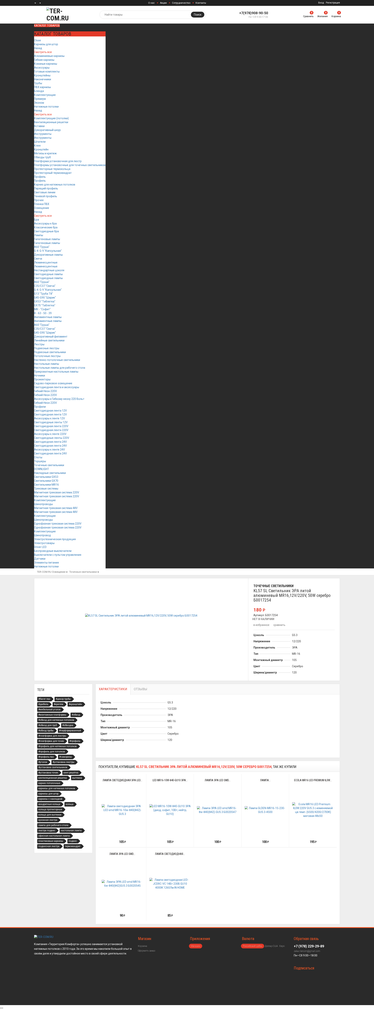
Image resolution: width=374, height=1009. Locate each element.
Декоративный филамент (50, 336)
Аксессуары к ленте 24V (49, 449)
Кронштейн (41, 149)
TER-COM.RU (44, 571)
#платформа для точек (51, 741)
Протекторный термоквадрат (53, 172)
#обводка (67, 725)
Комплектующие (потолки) (51, 118)
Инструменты (42, 133)
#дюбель (43, 704)
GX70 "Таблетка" (44, 305)
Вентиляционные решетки (51, 122)
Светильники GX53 (46, 476)
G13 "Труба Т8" (43, 293)
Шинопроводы (43, 504)
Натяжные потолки (46, 106)
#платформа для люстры (52, 735)
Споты (38, 457)
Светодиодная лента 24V (50, 441)
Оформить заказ (146, 950)
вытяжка (77, 778)
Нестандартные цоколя (49, 270)
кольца (69, 804)
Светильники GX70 (46, 480)
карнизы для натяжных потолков (56, 788)
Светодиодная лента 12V (50, 410)
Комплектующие (45, 94)
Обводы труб (42, 157)
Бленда (39, 91)
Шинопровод (42, 535)
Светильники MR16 (46, 484)
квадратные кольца (49, 804)
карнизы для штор (48, 793)
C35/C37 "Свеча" (45, 285)
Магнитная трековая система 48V (56, 508)
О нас (151, 3)
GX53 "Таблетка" (44, 301)
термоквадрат (72, 846)
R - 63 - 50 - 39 (43, 313)
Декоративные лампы (48, 254)
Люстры (39, 344)
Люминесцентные (45, 262)
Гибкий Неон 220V (45, 391)
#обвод (76, 714)
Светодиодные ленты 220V (51, 437)
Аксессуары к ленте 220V (50, 434)
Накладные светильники (50, 472)
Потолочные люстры (47, 356)
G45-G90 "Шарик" (45, 297)
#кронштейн (75, 704)
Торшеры (40, 461)
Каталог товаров (47, 25)
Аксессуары (41, 67)
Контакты (201, 3)
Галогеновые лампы (47, 239)
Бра (36, 219)
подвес (73, 841)
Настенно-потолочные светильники (57, 359)
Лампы (38, 235)
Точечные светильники (49, 465)
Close (37, 40)
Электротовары (44, 543)
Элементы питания (46, 562)
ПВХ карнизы (42, 87)
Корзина (142, 946)
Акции (163, 3)
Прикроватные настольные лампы (56, 371)
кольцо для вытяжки (49, 814)
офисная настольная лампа (54, 835)
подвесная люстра (48, 846)
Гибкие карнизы (44, 59)
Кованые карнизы (45, 63)
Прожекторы (42, 379)
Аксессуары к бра (45, 223)
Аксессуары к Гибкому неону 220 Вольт (59, 398)
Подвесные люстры (46, 348)
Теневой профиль (45, 196)
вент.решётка (71, 772)
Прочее (39, 200)
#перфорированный (70, 730)
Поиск (197, 14)
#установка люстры (63, 762)
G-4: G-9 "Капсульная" (48, 250)
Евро (282, 946)
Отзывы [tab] (140, 689)
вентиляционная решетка (52, 778)
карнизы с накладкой (50, 799)
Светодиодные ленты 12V (51, 422)
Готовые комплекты (47, 71)
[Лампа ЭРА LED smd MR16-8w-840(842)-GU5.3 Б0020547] (217, 810)
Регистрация (333, 2)
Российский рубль (252, 946)
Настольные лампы (46, 363)
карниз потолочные (49, 783)
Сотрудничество (181, 3)
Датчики (39, 558)
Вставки (39, 126)
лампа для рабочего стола (53, 825)
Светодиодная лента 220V (51, 426)
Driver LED (40, 547)
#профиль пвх (46, 756)
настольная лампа (71, 830)
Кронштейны (42, 75)
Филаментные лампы (48, 317)
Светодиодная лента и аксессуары (56, 387)
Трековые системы (46, 488)
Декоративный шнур (47, 130)
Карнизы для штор (46, 44)
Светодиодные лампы (48, 274)
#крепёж (58, 704)
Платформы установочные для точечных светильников (70, 165)
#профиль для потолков (51, 751)
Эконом (39, 102)
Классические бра (45, 227)
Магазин (195, 946)
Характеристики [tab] (113, 689)
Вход (321, 2)
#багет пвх (44, 699)
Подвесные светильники (50, 352)
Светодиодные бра (46, 231)
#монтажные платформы (52, 714)
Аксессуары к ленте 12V (49, 418)
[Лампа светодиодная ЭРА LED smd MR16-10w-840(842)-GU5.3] (122, 810)
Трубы (38, 83)
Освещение (41, 207)
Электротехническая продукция (55, 539)
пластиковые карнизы (50, 841)
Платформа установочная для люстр (58, 161)
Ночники (39, 375)
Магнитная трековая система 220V (56, 492)
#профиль (74, 741)
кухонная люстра (47, 820)
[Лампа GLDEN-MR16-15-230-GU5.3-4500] (265, 810)
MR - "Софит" (42, 309)
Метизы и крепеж (45, 153)
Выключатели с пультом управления (57, 554)
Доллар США (271, 946)
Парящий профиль (46, 188)
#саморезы (65, 756)
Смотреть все (43, 52)
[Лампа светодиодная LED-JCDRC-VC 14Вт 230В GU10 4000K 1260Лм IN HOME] (170, 884)
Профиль (40, 176)
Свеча (38, 258)
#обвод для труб (47, 725)
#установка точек (48, 772)
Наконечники (42, 79)
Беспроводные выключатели (52, 550)
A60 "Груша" (41, 246)
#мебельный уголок (49, 709)
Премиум (40, 98)
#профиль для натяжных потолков (57, 746)
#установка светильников (52, 767)
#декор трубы (63, 699)
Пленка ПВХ (41, 204)
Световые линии (44, 192)
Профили (40, 406)
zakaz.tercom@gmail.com (307, 951)
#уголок (42, 762)
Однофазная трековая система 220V (57, 523)
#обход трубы (46, 730)
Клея (37, 145)
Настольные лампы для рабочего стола (59, 367)
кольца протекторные (50, 809)
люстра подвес (46, 830)
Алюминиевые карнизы (49, 55)
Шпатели (40, 141)
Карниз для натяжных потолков (54, 184)
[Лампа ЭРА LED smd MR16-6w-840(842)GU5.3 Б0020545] (122, 884)
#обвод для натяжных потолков (56, 720)
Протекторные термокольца (52, 169)
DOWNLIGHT (41, 469)
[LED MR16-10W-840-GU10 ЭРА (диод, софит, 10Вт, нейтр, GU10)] (170, 810)
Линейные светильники (49, 340)
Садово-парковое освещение (53, 383)
